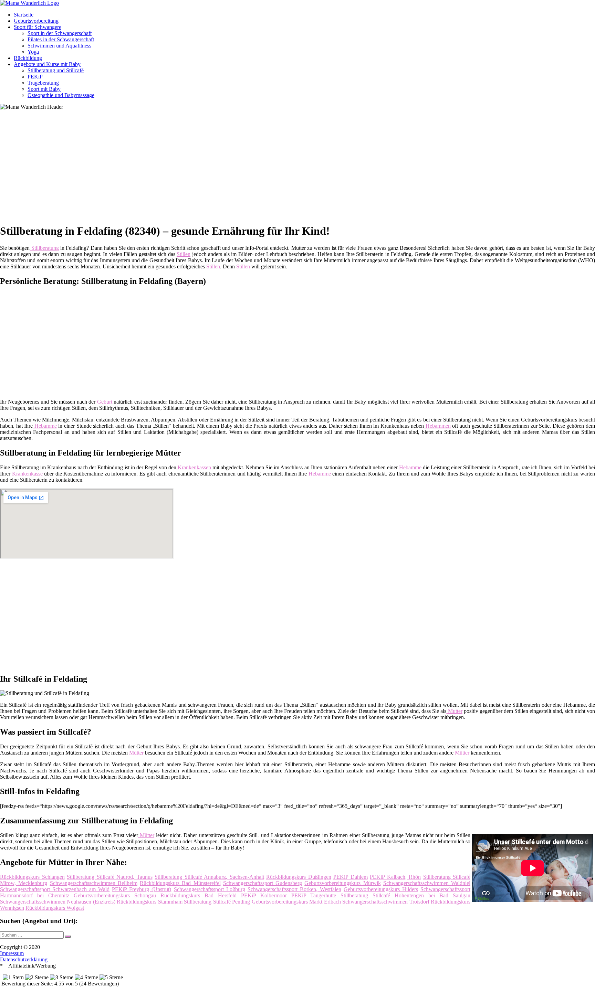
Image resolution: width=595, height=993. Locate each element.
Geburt (103, 402)
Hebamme (45, 426)
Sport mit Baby (44, 89)
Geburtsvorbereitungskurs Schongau (115, 895)
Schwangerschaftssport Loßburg (209, 889)
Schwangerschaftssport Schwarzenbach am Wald (54, 889)
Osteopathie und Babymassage (61, 95)
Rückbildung (28, 58)
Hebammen (437, 426)
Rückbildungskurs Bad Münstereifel (180, 883)
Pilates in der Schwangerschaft (61, 39)
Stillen (183, 254)
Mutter (454, 711)
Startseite (23, 15)
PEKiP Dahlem (350, 877)
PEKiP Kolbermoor (264, 895)
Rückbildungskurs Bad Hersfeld (198, 895)
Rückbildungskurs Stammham (149, 902)
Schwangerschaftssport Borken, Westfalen (294, 889)
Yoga (33, 52)
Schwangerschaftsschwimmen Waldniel (426, 883)
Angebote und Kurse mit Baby (47, 64)
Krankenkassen (193, 467)
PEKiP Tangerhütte (313, 895)
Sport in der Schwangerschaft (60, 33)
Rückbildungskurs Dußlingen (298, 877)
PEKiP (35, 76)
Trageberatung (43, 83)
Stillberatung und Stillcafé (56, 70)
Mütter (136, 753)
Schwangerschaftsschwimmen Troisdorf (385, 902)
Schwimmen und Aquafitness (59, 46)
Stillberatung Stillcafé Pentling (217, 902)
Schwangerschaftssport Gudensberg (262, 883)
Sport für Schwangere (37, 27)
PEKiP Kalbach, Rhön (395, 877)
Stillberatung (44, 248)
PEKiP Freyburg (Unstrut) (141, 889)
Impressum (12, 953)
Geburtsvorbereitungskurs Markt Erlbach (296, 902)
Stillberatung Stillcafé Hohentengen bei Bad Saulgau (405, 895)
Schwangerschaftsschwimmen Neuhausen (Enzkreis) (57, 902)
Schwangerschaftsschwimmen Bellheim (93, 883)
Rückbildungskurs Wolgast (54, 908)
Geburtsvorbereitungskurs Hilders (381, 889)
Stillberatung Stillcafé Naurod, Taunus (110, 877)
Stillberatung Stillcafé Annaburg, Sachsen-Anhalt (209, 877)
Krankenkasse (26, 474)
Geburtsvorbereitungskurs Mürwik (342, 883)
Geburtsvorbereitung (36, 21)
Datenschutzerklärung (24, 959)
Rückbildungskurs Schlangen (32, 877)
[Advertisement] (211, 169)
